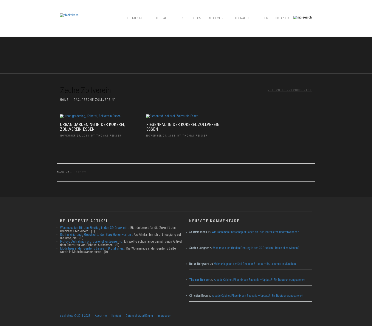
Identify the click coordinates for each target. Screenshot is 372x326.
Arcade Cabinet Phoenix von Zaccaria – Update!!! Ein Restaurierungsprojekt (259, 279)
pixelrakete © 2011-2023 (75, 315)
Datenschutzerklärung (139, 315)
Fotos (196, 18)
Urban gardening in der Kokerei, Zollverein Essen (92, 127)
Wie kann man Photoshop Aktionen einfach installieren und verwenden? (255, 232)
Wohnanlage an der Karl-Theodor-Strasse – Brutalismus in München (255, 263)
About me (101, 315)
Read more (100, 118)
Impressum (164, 315)
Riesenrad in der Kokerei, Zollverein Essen (183, 127)
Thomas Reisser (108, 135)
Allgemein (215, 18)
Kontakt (116, 315)
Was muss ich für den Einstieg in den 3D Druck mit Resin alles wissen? (256, 248)
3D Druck (282, 18)
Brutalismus (136, 18)
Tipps (180, 18)
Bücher (262, 18)
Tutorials (161, 18)
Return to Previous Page (290, 90)
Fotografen (240, 18)
